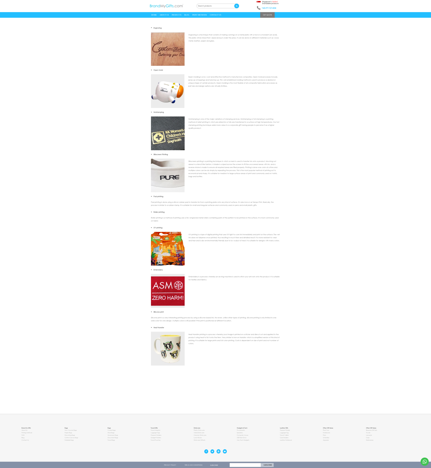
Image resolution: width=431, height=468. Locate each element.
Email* (245, 465)
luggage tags (155, 433)
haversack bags (113, 435)
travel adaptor (155, 430)
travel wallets (284, 435)
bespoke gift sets (371, 430)
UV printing (158, 227)
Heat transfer (159, 327)
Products (176, 15)
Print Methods (199, 15)
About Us (164, 15)
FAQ (23, 435)
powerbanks (241, 430)
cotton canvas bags (71, 438)
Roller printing (159, 212)
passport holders (156, 435)
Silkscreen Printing (161, 154)
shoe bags (111, 433)
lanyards (369, 435)
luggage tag (284, 433)
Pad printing (158, 196)
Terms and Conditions (193, 465)
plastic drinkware (199, 430)
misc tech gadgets (243, 440)
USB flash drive (241, 438)
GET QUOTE (267, 15)
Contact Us (215, 15)
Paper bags (68, 433)
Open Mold (158, 70)
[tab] (215, 27)
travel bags (111, 440)
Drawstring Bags (70, 435)
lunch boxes (198, 438)
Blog (186, 15)
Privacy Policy (170, 465)
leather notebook (286, 440)
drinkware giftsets (199, 440)
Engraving (158, 28)
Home (154, 15)
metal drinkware (199, 433)
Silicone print (159, 312)
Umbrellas (326, 438)
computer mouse (242, 435)
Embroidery (158, 270)
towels (368, 433)
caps (367, 438)
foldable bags (69, 440)
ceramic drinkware (200, 435)
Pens (324, 435)
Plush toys (326, 430)
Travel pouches (156, 440)
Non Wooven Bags (71, 430)
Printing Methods (27, 433)
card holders (284, 438)
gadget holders (156, 438)
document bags (113, 438)
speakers (240, 433)
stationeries (369, 440)
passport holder (285, 430)
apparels (326, 440)
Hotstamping (159, 112)
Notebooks (326, 433)
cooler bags (112, 430)
